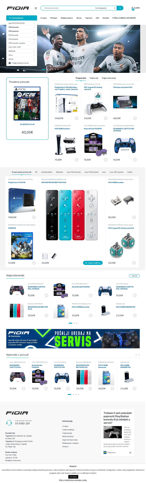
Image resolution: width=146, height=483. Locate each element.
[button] (70, 323)
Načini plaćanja (67, 436)
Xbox (11, 55)
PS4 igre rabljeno (29, 225)
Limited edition (46, 172)
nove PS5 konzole (91, 172)
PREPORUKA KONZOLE (15, 179)
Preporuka (81, 78)
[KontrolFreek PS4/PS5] (61, 290)
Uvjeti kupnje (67, 433)
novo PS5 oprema (119, 125)
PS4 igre (53, 18)
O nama (43, 18)
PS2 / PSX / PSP (15, 47)
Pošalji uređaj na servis (20, 63)
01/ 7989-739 (10, 447)
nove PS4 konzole (74, 172)
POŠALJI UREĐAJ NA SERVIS (124, 18)
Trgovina (88, 18)
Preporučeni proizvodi (21, 172)
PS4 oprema (13, 39)
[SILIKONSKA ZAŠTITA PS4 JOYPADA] (17, 290)
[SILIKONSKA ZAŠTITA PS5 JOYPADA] (106, 290)
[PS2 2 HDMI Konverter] (61, 310)
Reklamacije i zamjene (70, 443)
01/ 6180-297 (22, 423)
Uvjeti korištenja (68, 430)
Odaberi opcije (105, 160)
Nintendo (12, 51)
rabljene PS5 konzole (70, 84)
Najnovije (94, 78)
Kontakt (106, 18)
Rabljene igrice (67, 18)
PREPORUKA (59, 84)
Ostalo (129, 172)
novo (85, 125)
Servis (11, 59)
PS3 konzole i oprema (17, 43)
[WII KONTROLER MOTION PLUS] (17, 310)
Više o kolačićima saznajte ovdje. (73, 480)
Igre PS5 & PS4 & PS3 (17, 23)
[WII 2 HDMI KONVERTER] (106, 310)
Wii (65, 179)
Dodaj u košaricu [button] (75, 118)
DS (36, 172)
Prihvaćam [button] (73, 477)
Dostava (65, 446)
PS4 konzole (13, 35)
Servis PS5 (96, 84)
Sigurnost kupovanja (69, 440)
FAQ (97, 18)
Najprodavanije (109, 78)
